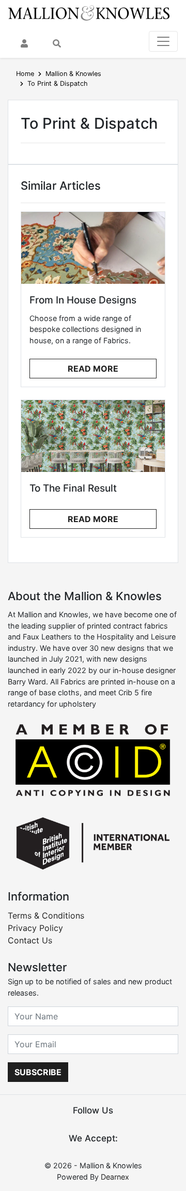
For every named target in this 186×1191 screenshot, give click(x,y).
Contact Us (30, 940)
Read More (93, 368)
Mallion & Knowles (73, 74)
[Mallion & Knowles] (88, 12)
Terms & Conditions (46, 915)
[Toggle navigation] (163, 41)
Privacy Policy (35, 928)
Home (25, 74)
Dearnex (115, 1176)
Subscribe (37, 1072)
